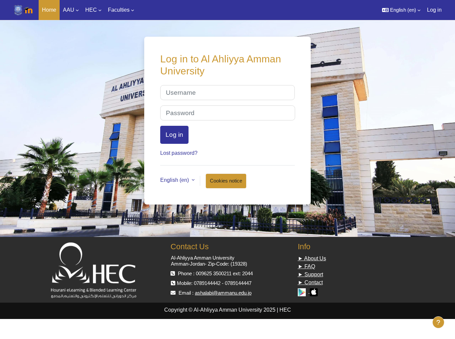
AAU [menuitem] (68, 10)
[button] (401, 10)
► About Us (312, 258)
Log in (434, 10)
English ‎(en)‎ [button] (175, 180)
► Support (310, 274)
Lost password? (179, 153)
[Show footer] (438, 322)
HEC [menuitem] (91, 10)
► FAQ (306, 266)
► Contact (310, 282)
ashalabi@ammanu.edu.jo (223, 293)
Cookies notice (226, 181)
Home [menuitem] (49, 10)
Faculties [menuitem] (119, 10)
